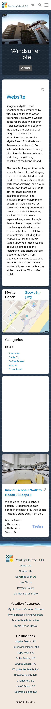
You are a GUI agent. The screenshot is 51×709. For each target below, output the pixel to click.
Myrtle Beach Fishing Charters (25, 614)
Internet (12, 365)
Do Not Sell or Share (25, 593)
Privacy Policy (25, 587)
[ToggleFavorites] (44, 489)
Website (16, 97)
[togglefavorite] (42, 89)
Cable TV (13, 357)
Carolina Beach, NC (25, 675)
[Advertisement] (25, 396)
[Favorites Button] (32, 5)
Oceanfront (15, 369)
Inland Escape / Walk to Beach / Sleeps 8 (23, 492)
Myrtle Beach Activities (25, 620)
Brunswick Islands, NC (25, 647)
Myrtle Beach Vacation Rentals (25, 609)
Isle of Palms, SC (25, 686)
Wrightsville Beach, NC (25, 669)
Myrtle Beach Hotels (26, 625)
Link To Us (25, 582)
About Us (25, 565)
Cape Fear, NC (25, 652)
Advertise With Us (25, 576)
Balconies (14, 353)
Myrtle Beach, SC (25, 641)
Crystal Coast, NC (25, 663)
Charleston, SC (25, 680)
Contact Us (25, 571)
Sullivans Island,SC (25, 691)
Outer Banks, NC (25, 658)
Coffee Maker (16, 361)
